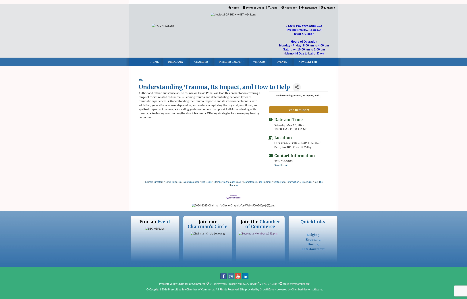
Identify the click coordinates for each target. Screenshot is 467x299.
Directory (175, 61)
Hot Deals (206, 182)
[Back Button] (140, 80)
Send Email (281, 165)
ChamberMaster (301, 289)
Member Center (230, 61)
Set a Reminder (298, 110)
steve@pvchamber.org (296, 284)
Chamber (201, 61)
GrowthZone (267, 289)
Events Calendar (191, 182)
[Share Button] (297, 87)
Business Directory (153, 182)
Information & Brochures (299, 182)
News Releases (173, 182)
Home (154, 61)
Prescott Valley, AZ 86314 (234, 284)
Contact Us (279, 182)
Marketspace (250, 182)
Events (282, 61)
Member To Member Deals (227, 182)
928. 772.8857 (270, 284)
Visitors (259, 61)
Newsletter (307, 61)
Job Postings (265, 182)
